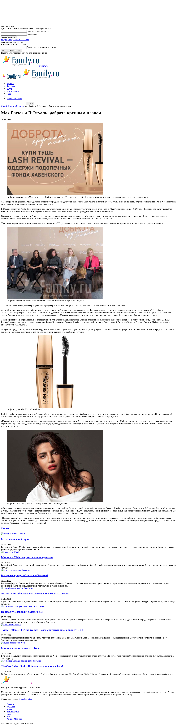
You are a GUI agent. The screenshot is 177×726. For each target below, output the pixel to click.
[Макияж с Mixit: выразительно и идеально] (10, 552)
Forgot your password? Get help (15, 39)
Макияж (20, 106)
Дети (9, 93)
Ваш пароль (32, 34)
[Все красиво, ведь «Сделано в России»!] (15, 570)
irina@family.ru (26, 699)
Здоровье (11, 86)
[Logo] (11, 79)
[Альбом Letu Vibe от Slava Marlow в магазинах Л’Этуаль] (17, 588)
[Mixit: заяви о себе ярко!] (13, 534)
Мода (9, 88)
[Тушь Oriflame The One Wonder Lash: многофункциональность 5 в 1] (11, 624)
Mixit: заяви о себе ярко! (15, 539)
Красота (10, 83)
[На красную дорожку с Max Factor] (23, 606)
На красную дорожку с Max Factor (22, 611)
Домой (4, 106)
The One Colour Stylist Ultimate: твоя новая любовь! (32, 666)
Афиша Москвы (14, 98)
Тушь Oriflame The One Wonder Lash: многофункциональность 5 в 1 (42, 629)
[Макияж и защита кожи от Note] (13, 643)
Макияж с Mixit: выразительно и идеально (27, 557)
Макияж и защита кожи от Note (20, 648)
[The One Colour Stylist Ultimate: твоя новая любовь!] (22, 661)
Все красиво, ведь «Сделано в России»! (24, 575)
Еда (8, 96)
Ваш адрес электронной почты (41, 47)
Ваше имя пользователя (38, 31)
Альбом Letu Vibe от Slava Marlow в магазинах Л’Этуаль (35, 593)
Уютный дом (13, 91)
